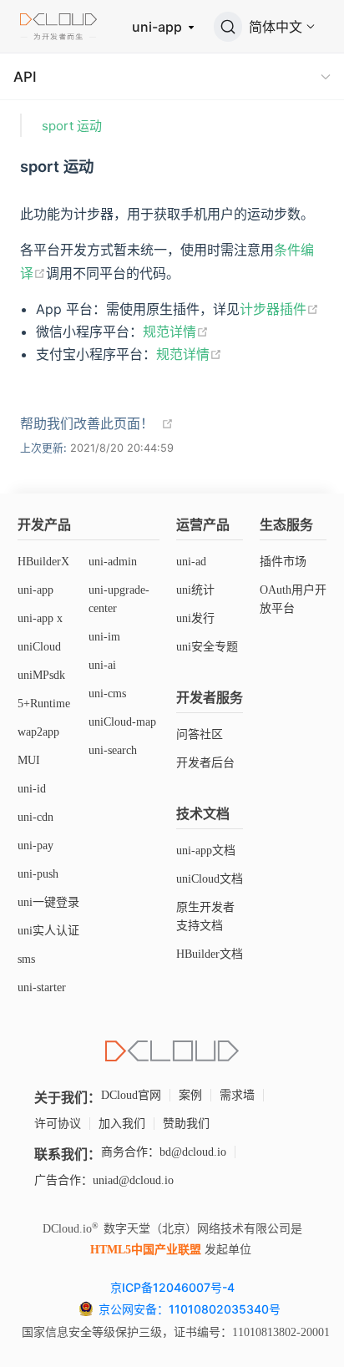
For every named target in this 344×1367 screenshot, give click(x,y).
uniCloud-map (122, 722)
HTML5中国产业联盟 (145, 1249)
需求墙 (237, 1095)
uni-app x (40, 618)
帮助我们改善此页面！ (87, 423)
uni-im (104, 636)
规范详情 (169, 331)
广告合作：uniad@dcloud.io (104, 1180)
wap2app (38, 732)
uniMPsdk (41, 675)
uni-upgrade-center (119, 599)
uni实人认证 (48, 930)
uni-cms (107, 693)
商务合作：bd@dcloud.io (163, 1152)
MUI (29, 760)
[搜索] (228, 27)
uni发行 (195, 618)
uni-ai (102, 665)
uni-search (113, 750)
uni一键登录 (48, 902)
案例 (190, 1095)
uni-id (32, 788)
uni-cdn (35, 817)
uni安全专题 (207, 646)
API (25, 76)
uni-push (38, 874)
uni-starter (42, 987)
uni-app (158, 26)
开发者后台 (205, 763)
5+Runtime (44, 703)
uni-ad (191, 561)
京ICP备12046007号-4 (172, 1287)
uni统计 (195, 590)
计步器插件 (273, 309)
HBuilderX (43, 561)
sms (26, 959)
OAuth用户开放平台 (293, 599)
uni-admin (113, 561)
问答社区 (199, 734)
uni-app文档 (205, 850)
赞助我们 (186, 1123)
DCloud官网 (131, 1095)
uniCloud (39, 646)
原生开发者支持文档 (205, 916)
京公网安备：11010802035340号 (191, 1309)
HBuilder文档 (209, 954)
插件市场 (283, 561)
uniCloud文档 (209, 879)
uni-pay (35, 845)
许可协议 (57, 1123)
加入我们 (122, 1123)
